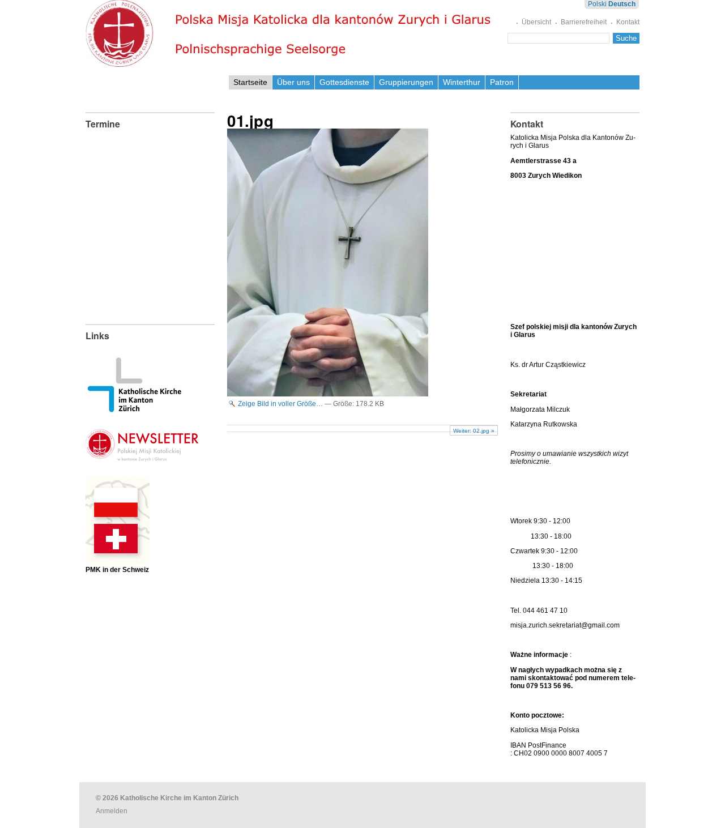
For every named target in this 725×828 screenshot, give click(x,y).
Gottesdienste (344, 82)
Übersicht (536, 22)
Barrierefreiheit (584, 22)
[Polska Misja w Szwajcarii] (118, 556)
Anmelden (111, 811)
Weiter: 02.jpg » (473, 431)
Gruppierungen (406, 82)
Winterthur (461, 82)
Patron (502, 82)
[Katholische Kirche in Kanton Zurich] (135, 409)
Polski (597, 4)
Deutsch (622, 4)
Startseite (250, 82)
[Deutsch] (291, 33)
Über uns (293, 82)
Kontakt (627, 22)
